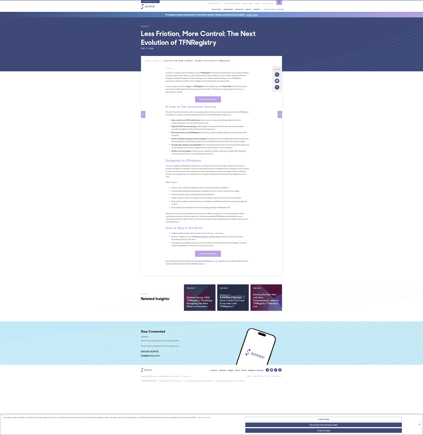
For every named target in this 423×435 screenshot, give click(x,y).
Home (147, 61)
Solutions (216, 9)
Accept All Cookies (323, 430)
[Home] (148, 6)
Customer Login (267, 3)
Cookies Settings (323, 419)
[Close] (419, 424)
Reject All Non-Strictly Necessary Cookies (323, 425)
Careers (257, 3)
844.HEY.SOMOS (213, 3)
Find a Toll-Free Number (232, 3)
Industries (228, 9)
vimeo (280, 370)
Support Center (247, 3)
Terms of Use (176, 376)
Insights (239, 9)
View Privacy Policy (204, 417)
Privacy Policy (186, 376)
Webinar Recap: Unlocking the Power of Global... (230, 381)
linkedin (277, 81)
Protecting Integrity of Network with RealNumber (199, 381)
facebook (277, 87)
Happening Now (150, 1)
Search (279, 2)
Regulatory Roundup (274, 9)
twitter (277, 74)
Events (257, 9)
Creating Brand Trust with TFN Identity (170, 381)
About (248, 9)
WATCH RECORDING (208, 99)
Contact (248, 376)
